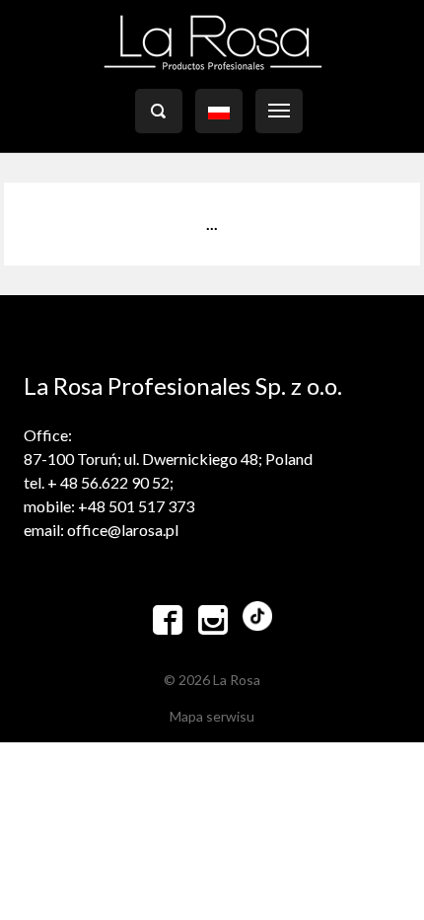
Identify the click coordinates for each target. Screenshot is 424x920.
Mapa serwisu (212, 716)
